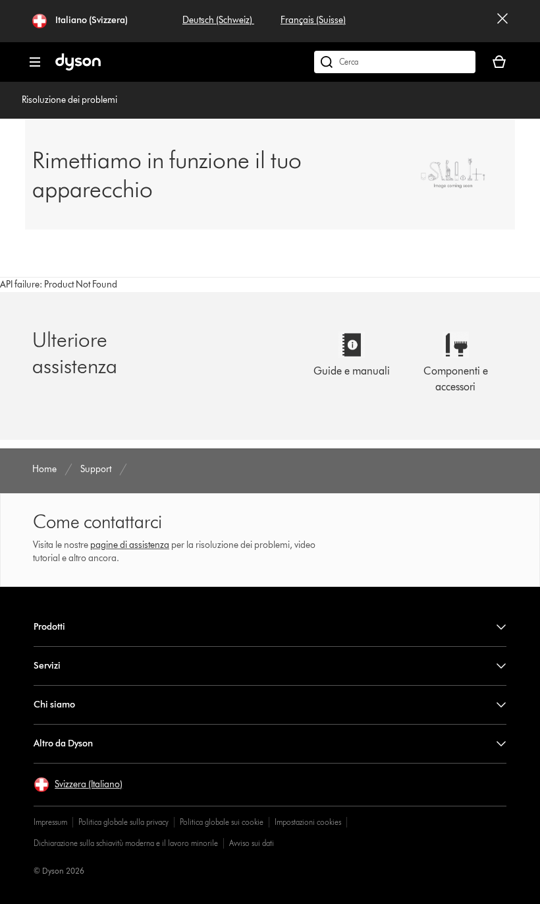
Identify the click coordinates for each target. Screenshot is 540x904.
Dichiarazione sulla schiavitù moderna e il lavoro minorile (126, 843)
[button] (78, 785)
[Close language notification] (502, 21)
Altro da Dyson (63, 743)
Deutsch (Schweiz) (218, 20)
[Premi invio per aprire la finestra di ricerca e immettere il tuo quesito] (394, 62)
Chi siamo (54, 704)
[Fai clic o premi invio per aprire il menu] (34, 62)
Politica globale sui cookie (221, 822)
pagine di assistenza (129, 545)
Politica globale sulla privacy (123, 822)
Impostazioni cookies (308, 822)
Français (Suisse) (313, 20)
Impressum (50, 822)
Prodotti (49, 626)
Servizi (47, 665)
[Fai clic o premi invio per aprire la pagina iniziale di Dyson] (78, 67)
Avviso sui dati (251, 843)
